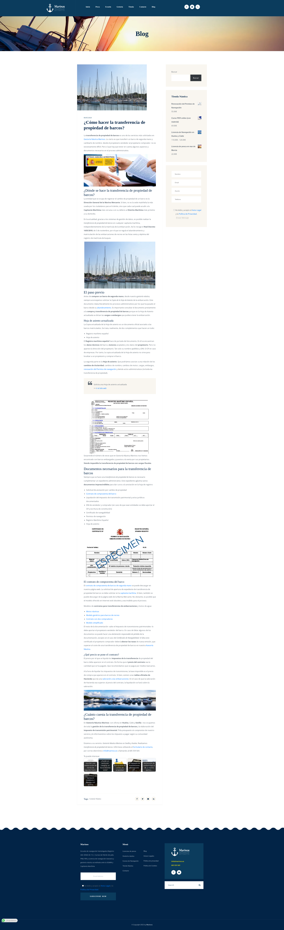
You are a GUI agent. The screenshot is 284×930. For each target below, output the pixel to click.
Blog (153, 7)
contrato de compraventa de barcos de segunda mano (108, 585)
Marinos (149, 925)
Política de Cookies (150, 866)
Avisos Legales (149, 856)
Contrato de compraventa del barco (101, 494)
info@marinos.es (110, 751)
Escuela (108, 7)
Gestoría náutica (95, 799)
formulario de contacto (143, 747)
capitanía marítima (128, 593)
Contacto (142, 7)
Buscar (174, 72)
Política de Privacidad (188, 214)
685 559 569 (175, 865)
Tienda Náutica (128, 866)
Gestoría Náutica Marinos (94, 139)
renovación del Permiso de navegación (100, 369)
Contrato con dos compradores (99, 619)
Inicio (88, 7)
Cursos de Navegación (131, 861)
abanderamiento (104, 307)
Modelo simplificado (94, 623)
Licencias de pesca (129, 851)
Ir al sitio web (101, 388)
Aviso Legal (196, 210)
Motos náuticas (92, 611)
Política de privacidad (151, 861)
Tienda (131, 7)
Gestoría (120, 7)
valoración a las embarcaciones (115, 679)
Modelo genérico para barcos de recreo (102, 615)
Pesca (98, 7)
